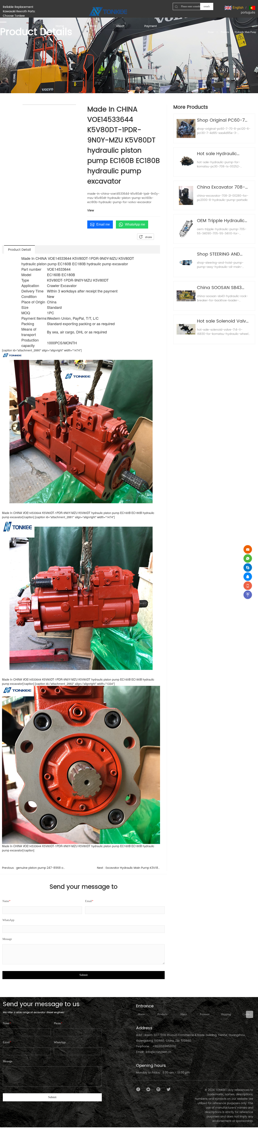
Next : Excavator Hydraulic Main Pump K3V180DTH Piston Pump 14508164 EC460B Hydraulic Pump (128, 868)
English (237, 7)
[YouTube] (148, 1089)
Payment (205, 1014)
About (183, 1014)
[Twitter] (168, 1089)
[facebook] (138, 1089)
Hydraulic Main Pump (245, 32)
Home (211, 32)
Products (225, 32)
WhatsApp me (135, 224)
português (248, 12)
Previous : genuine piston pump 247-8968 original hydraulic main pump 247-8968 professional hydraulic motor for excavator (33, 868)
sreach (207, 6)
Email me (103, 224)
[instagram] (158, 1089)
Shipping (226, 1014)
